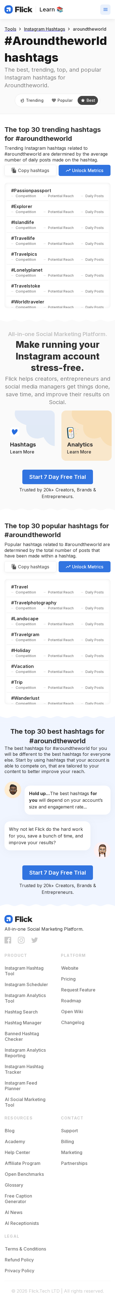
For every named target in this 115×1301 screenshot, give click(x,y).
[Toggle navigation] (105, 9)
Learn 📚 (51, 9)
